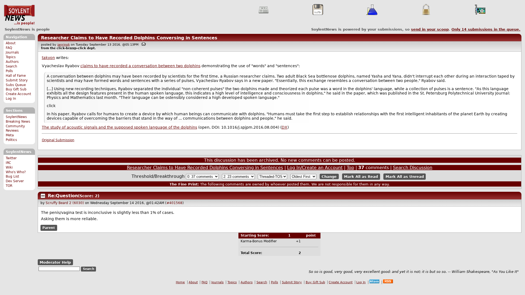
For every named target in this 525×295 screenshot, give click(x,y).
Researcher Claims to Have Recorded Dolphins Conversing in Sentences (129, 37)
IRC (8, 163)
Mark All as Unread (405, 177)
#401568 (174, 203)
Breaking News (18, 121)
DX (284, 127)
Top (350, 167)
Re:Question (63, 195)
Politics (11, 140)
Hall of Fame (16, 76)
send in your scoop (430, 29)
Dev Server (15, 181)
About (11, 43)
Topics (11, 57)
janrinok (63, 44)
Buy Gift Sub (16, 89)
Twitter (11, 158)
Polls (9, 71)
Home (180, 282)
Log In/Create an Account (315, 167)
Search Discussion (412, 167)
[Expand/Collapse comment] (42, 195)
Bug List (12, 176)
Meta (10, 135)
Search (11, 66)
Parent (48, 228)
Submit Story (17, 80)
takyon (48, 57)
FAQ (9, 48)
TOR (9, 186)
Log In (11, 99)
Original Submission (58, 140)
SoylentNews (19, 15)
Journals (12, 52)
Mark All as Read (361, 177)
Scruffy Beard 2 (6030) (65, 203)
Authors (12, 62)
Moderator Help (55, 262)
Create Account (18, 94)
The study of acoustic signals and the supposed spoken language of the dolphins (119, 127)
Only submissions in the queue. (485, 29)
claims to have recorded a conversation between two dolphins (140, 66)
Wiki (9, 167)
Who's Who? (16, 172)
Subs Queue (16, 85)
